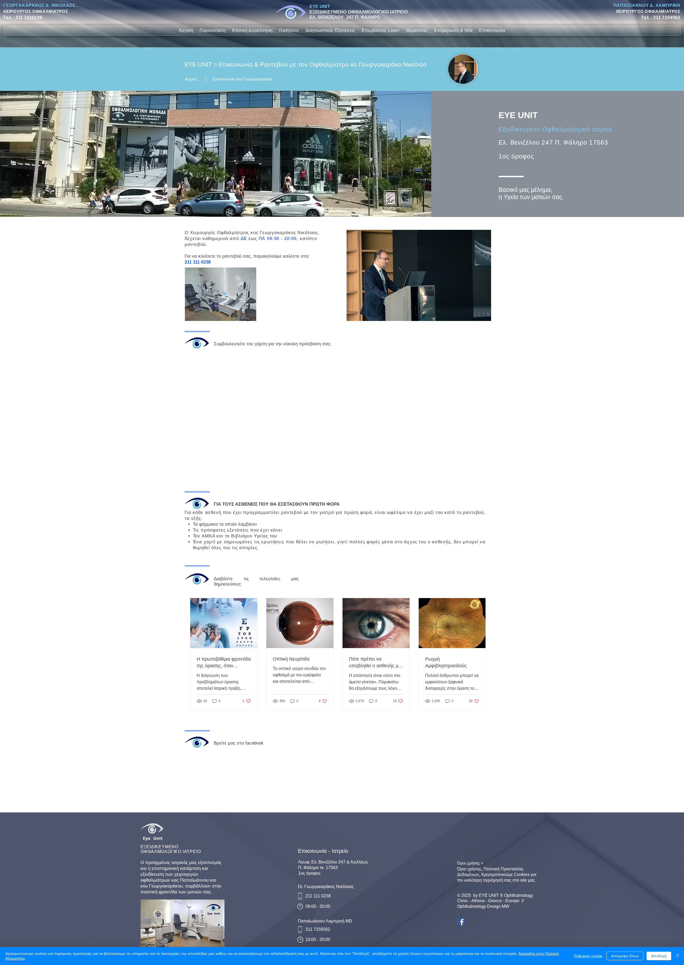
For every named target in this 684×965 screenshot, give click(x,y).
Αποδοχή (659, 956)
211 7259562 (667, 17)
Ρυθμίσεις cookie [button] (588, 956)
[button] (212, 30)
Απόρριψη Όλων (625, 956)
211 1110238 (28, 17)
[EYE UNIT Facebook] (461, 921)
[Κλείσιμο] (677, 956)
